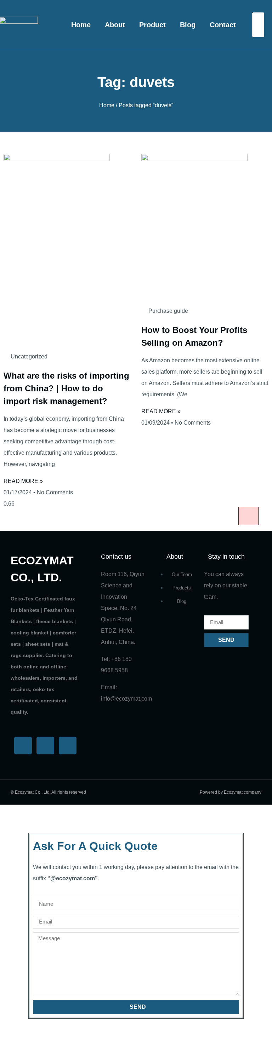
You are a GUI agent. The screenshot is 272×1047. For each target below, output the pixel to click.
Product (152, 25)
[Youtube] (45, 745)
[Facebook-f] (23, 745)
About (115, 25)
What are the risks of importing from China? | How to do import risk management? (66, 388)
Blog (188, 25)
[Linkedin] (67, 745)
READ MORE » (23, 481)
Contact (223, 25)
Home (81, 25)
